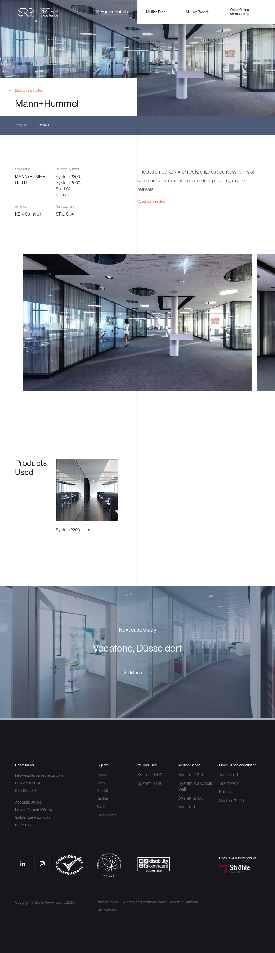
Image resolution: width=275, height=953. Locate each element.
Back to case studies (28, 90)
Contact (103, 799)
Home (101, 774)
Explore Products (114, 12)
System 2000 (190, 798)
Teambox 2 (229, 783)
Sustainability (107, 910)
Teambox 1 (228, 774)
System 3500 (150, 774)
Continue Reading (151, 201)
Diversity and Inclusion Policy (144, 902)
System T (187, 806)
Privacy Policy (107, 902)
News (101, 782)
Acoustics (104, 791)
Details (43, 125)
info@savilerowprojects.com (39, 775)
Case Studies (107, 815)
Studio (101, 807)
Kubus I (225, 791)
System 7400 (231, 800)
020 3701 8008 (28, 783)
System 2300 (190, 774)
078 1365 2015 (27, 790)
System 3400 (150, 783)
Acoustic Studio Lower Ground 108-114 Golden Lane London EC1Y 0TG (33, 813)
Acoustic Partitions (184, 902)
